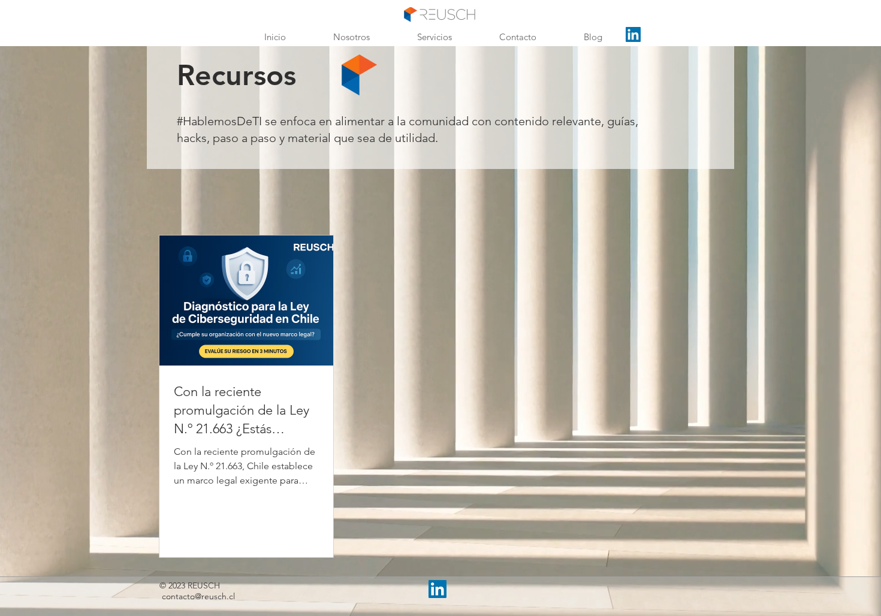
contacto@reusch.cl (198, 596)
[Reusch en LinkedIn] (633, 34)
